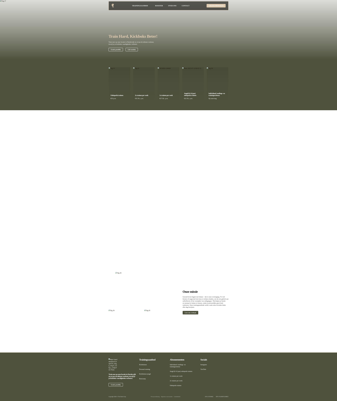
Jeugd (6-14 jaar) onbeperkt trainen (190, 94)
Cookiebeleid (177, 396)
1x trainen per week (166, 95)
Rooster (159, 6)
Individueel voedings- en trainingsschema (217, 94)
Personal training (144, 369)
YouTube (203, 369)
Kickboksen (143, 364)
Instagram (203, 364)
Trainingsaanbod (140, 6)
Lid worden (132, 49)
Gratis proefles (216, 6)
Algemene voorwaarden (167, 396)
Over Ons (172, 6)
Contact (185, 6)
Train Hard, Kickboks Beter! (133, 36)
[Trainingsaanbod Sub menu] (149, 6)
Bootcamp (142, 379)
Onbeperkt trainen (116, 95)
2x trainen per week (141, 95)
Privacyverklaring (155, 396)
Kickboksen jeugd (145, 374)
